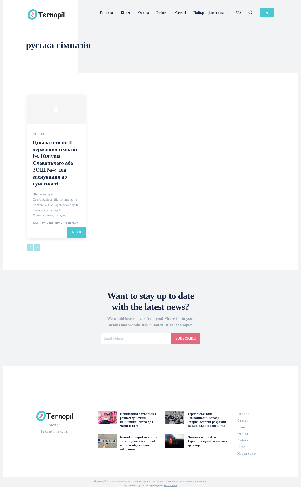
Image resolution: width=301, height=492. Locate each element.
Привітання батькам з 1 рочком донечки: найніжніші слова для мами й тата (138, 419)
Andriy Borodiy (46, 223)
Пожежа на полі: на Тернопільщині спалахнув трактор (208, 441)
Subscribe (185, 338)
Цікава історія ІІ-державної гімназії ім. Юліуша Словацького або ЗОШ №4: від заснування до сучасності (55, 163)
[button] (250, 12)
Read (76, 232)
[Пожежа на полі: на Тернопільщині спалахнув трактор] (174, 441)
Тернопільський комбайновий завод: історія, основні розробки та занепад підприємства (207, 419)
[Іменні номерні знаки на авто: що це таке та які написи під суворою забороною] (107, 441)
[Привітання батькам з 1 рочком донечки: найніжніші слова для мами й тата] (107, 417)
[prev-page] (30, 247)
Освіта (39, 134)
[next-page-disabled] (37, 247)
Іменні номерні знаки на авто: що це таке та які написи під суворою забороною (138, 443)
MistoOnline (170, 485)
